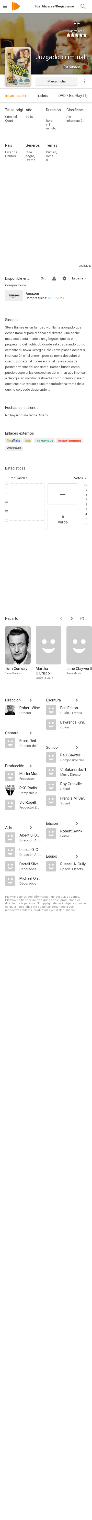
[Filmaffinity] (14, 444)
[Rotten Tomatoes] (70, 444)
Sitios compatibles (43, 278)
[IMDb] (28, 444)
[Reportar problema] (54, 278)
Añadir (43, 415)
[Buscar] (83, 6)
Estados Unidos (11, 154)
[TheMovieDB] (45, 444)
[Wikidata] (15, 451)
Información (15, 95)
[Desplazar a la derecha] (71, 618)
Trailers (42, 95)
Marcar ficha (57, 81)
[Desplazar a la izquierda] (61, 618)
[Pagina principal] (16, 10)
